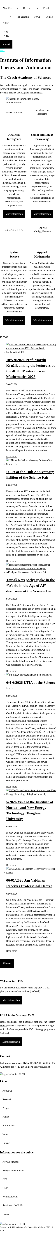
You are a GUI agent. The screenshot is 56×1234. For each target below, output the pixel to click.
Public (5, 23)
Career (5, 1214)
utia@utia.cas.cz (42, 1066)
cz (7, 31)
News (37, 16)
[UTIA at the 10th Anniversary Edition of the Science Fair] (31, 464)
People (46, 8)
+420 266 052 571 (24, 1066)
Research (27, 8)
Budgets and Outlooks (13, 1170)
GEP (4, 1179)
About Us (7, 8)
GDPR (5, 1188)
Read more (11, 456)
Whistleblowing (10, 1196)
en (7, 35)
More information (14, 214)
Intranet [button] (6, 44)
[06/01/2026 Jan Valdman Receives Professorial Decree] (31, 872)
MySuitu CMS (44, 1227)
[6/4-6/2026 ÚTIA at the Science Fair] (29, 674)
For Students (23, 16)
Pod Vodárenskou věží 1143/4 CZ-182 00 (21, 1063)
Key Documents (10, 1161)
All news (6, 963)
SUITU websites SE (18, 1227)
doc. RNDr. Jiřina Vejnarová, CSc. (33, 987)
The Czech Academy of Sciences (25, 77)
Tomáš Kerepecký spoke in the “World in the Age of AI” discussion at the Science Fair (30, 585)
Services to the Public (13, 1205)
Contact (6, 1143)
